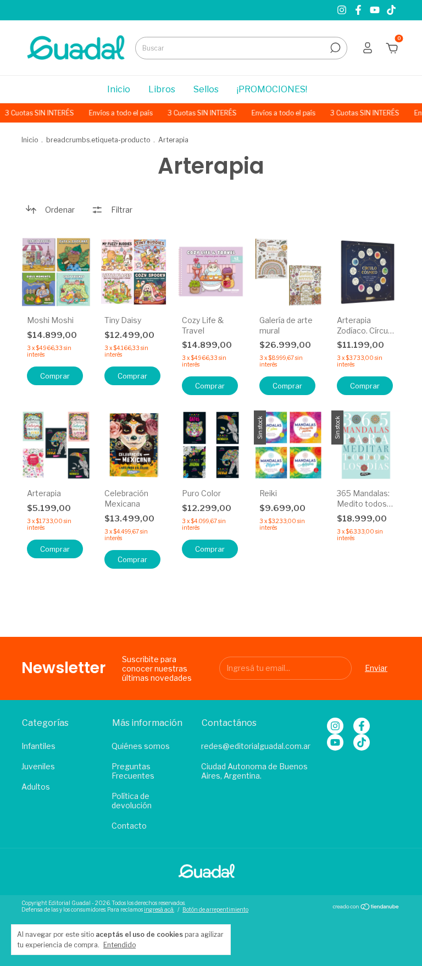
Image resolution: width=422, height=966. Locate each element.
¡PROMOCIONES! (272, 89)
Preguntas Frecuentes (133, 771)
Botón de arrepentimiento (215, 909)
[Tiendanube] (366, 907)
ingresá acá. (159, 909)
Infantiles (38, 746)
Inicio (118, 89)
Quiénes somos (141, 746)
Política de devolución (132, 800)
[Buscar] (334, 48)
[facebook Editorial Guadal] (359, 10)
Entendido (119, 945)
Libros (161, 89)
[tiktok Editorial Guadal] (391, 10)
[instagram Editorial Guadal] (343, 10)
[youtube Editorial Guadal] (376, 10)
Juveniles (38, 766)
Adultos (35, 786)
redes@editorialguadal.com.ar (255, 746)
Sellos (206, 89)
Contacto (129, 825)
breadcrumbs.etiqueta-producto (98, 140)
